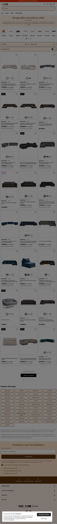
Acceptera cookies (44, 514)
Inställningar (44, 518)
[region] (27, 516)
